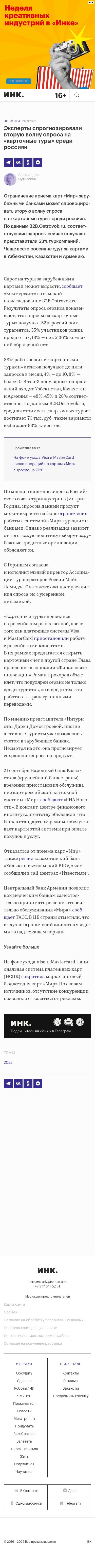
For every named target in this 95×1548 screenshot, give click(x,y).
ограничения (72, 513)
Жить (24, 1456)
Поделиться (24, 1464)
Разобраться (24, 1434)
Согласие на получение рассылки (33, 1343)
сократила (32, 976)
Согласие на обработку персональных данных (43, 1320)
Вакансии (71, 1388)
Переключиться (24, 1449)
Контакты (71, 1373)
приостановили (51, 638)
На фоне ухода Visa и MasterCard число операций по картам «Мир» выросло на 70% (44, 464)
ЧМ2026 (24, 1396)
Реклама (70, 1381)
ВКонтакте (28, 1491)
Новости (12, 121)
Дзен (72, 1491)
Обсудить (24, 1373)
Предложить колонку (70, 1396)
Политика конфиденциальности (30, 1328)
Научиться (24, 1472)
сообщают (51, 800)
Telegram (72, 1503)
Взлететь (24, 1441)
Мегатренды (24, 1419)
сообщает (72, 286)
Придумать (24, 1426)
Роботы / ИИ (24, 1388)
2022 (8, 1063)
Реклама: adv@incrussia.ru (48, 1281)
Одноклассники (28, 1503)
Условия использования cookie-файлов (36, 1336)
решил (25, 858)
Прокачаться (24, 1404)
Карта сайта (14, 1304)
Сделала (24, 1381)
